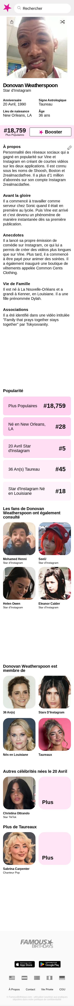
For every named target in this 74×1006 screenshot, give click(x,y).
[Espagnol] (24, 978)
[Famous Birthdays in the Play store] (50, 964)
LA (29, 115)
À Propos (14, 989)
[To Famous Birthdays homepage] (7, 7)
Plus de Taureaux (20, 826)
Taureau (45, 104)
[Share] (11, 22)
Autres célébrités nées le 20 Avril (35, 771)
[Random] (62, 21)
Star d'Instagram (17, 90)
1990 (22, 104)
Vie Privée (47, 989)
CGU (62, 989)
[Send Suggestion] (69, 148)
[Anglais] (12, 978)
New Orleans (14, 115)
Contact (30, 989)
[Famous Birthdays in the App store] (24, 964)
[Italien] (49, 978)
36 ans (44, 115)
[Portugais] (37, 978)
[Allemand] (62, 978)
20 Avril (9, 104)
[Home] (37, 943)
